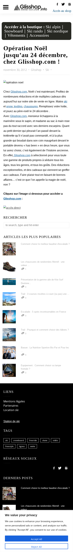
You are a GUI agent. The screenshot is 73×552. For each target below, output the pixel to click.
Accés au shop (62, 11)
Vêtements (16, 35)
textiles (17, 106)
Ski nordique (57, 31)
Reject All (36, 546)
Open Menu (6, 7)
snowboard (18, 440)
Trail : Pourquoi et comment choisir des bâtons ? (45, 329)
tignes (22, 446)
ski (65, 101)
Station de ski (11, 421)
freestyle (9, 446)
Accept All (36, 539)
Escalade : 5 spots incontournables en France (43, 311)
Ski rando (35, 31)
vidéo (55, 440)
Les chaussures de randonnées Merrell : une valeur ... (43, 508)
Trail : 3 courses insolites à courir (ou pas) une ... (45, 294)
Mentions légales (14, 401)
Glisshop (36, 70)
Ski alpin (53, 27)
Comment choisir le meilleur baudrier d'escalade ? (45, 244)
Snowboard (13, 31)
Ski (47, 70)
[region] (36, 531)
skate (44, 440)
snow (9, 106)
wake (32, 446)
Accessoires (39, 35)
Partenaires (10, 405)
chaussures (31, 106)
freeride (33, 440)
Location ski (11, 410)
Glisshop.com (19, 91)
